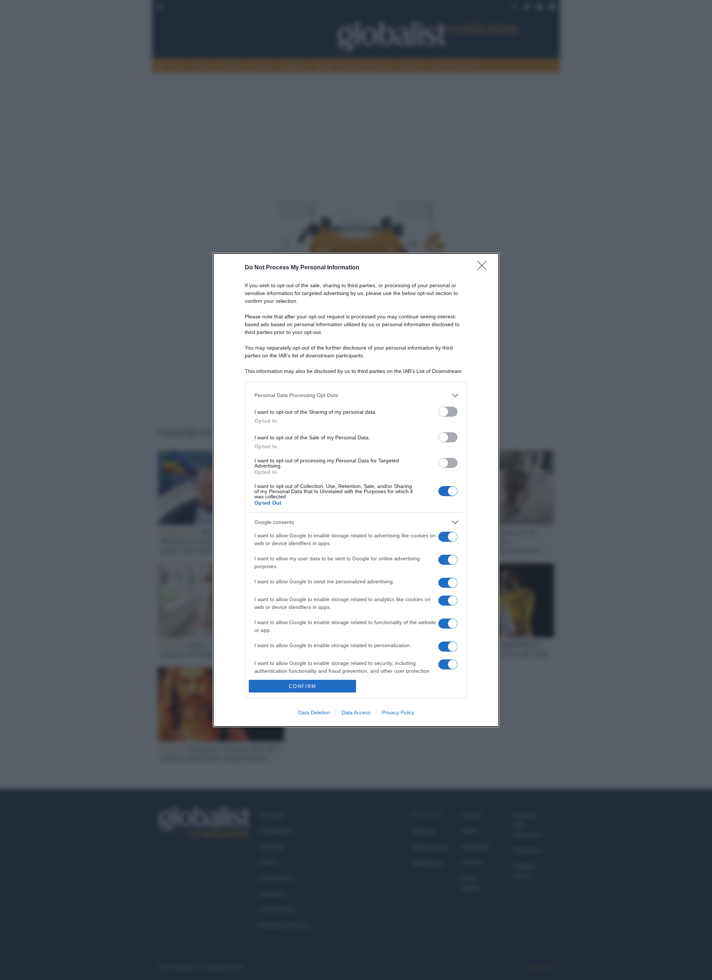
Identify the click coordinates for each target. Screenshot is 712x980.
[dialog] (356, 490)
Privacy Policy (398, 712)
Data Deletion (314, 712)
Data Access (356, 712)
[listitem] (356, 395)
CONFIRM (302, 686)
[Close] (484, 268)
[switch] (448, 412)
